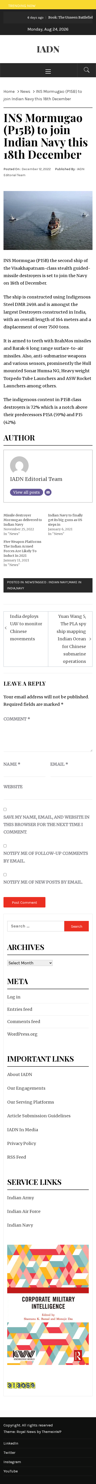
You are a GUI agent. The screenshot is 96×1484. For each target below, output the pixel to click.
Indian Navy (58, 582)
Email (59, 764)
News (29, 582)
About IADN (19, 1074)
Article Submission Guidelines (39, 1115)
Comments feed (23, 1021)
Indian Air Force (24, 1211)
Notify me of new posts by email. (43, 882)
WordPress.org (22, 1034)
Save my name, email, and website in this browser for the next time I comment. (46, 824)
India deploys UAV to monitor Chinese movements (26, 628)
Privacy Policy (21, 1143)
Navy (20, 588)
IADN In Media (22, 1129)
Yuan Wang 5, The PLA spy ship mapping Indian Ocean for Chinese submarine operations (71, 639)
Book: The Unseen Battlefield (55, 17)
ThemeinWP (52, 1431)
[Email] (48, 492)
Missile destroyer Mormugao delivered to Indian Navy (22, 520)
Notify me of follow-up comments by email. (45, 857)
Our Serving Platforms (30, 1102)
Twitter (9, 1452)
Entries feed (19, 1009)
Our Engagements (26, 1088)
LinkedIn (10, 1443)
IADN (48, 49)
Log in (14, 997)
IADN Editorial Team (36, 479)
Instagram (12, 1462)
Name (12, 764)
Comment (16, 719)
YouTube (10, 1471)
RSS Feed (16, 1157)
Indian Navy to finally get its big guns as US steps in (65, 520)
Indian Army (20, 1197)
